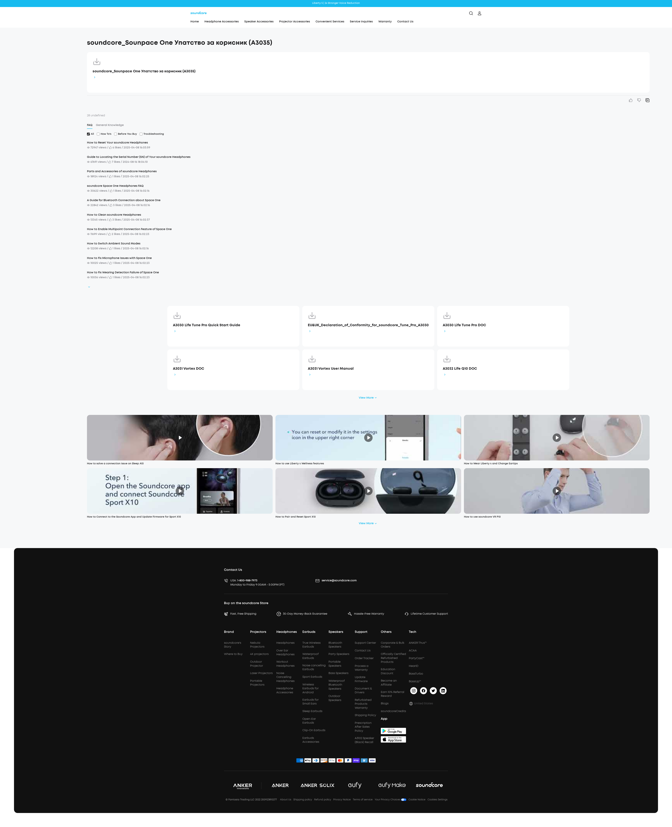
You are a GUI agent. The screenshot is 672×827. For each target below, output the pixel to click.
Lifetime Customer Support (429, 614)
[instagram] (413, 690)
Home (194, 21)
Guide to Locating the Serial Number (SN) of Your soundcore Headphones (138, 157)
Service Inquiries (361, 21)
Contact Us (405, 21)
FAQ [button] (89, 125)
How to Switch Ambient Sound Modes (113, 243)
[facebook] (423, 690)
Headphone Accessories (221, 21)
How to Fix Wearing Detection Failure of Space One (123, 272)
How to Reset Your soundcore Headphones (117, 142)
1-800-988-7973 (247, 580)
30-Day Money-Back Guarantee (305, 614)
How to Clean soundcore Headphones (114, 215)
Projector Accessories (294, 21)
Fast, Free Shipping (243, 614)
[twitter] (433, 690)
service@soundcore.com (339, 580)
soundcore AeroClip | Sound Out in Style (336, 3)
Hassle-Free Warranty (369, 614)
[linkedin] (443, 690)
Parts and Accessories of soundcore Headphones (122, 171)
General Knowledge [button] (110, 125)
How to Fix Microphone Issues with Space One (119, 258)
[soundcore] (198, 13)
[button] (49, 41)
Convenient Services (330, 21)
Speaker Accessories (259, 21)
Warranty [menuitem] (385, 21)
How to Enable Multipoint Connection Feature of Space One (129, 229)
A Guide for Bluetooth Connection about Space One (123, 200)
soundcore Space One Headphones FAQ (115, 186)
